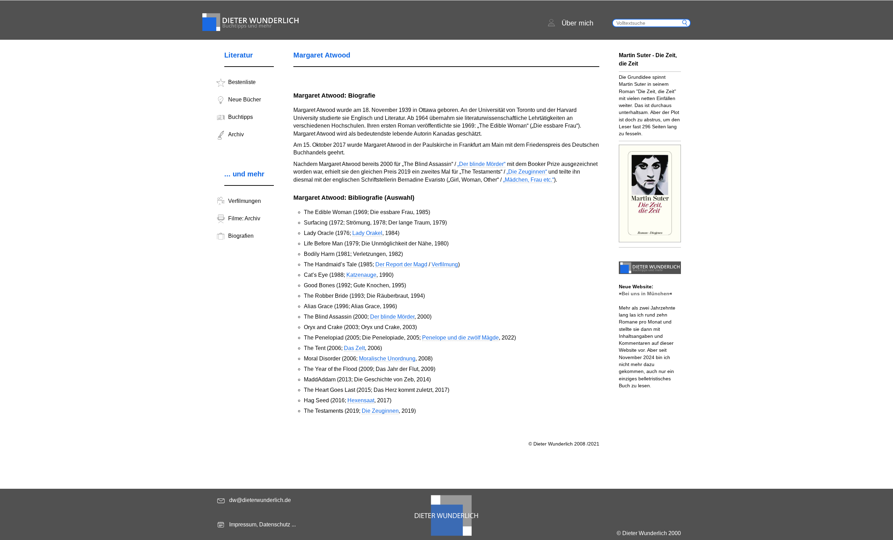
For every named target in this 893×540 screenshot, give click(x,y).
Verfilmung (445, 264)
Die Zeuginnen (380, 411)
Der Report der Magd (401, 264)
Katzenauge (361, 275)
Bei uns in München (645, 293)
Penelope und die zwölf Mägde (460, 338)
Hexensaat (360, 400)
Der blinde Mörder (392, 317)
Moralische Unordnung (387, 359)
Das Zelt (354, 348)
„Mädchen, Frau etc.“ (528, 180)
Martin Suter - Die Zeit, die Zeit (648, 59)
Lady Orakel (367, 233)
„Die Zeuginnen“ (526, 172)
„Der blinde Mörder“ (481, 164)
